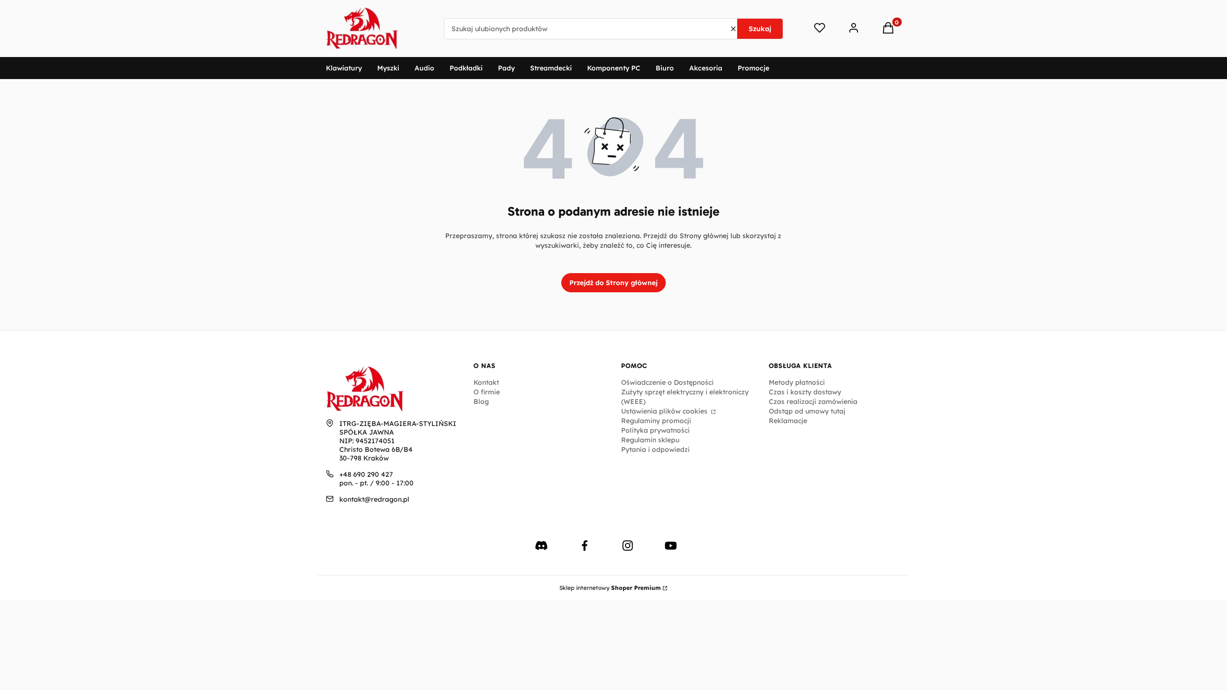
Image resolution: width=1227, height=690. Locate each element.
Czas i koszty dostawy (805, 392)
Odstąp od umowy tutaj (807, 411)
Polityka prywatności (655, 430)
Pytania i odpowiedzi (655, 449)
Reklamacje (788, 420)
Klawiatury (344, 68)
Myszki (388, 68)
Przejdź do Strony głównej (613, 282)
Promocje (753, 68)
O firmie (487, 392)
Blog (481, 401)
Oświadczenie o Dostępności (667, 382)
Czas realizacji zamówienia (813, 401)
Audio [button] (424, 68)
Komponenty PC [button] (613, 68)
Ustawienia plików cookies (665, 411)
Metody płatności (797, 382)
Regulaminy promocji (656, 420)
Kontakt (486, 382)
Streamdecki (551, 68)
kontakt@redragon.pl (374, 499)
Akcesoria (705, 68)
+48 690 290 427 (366, 474)
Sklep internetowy (610, 587)
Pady (506, 68)
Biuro (665, 68)
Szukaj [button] (760, 28)
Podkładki (466, 68)
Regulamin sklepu (650, 440)
